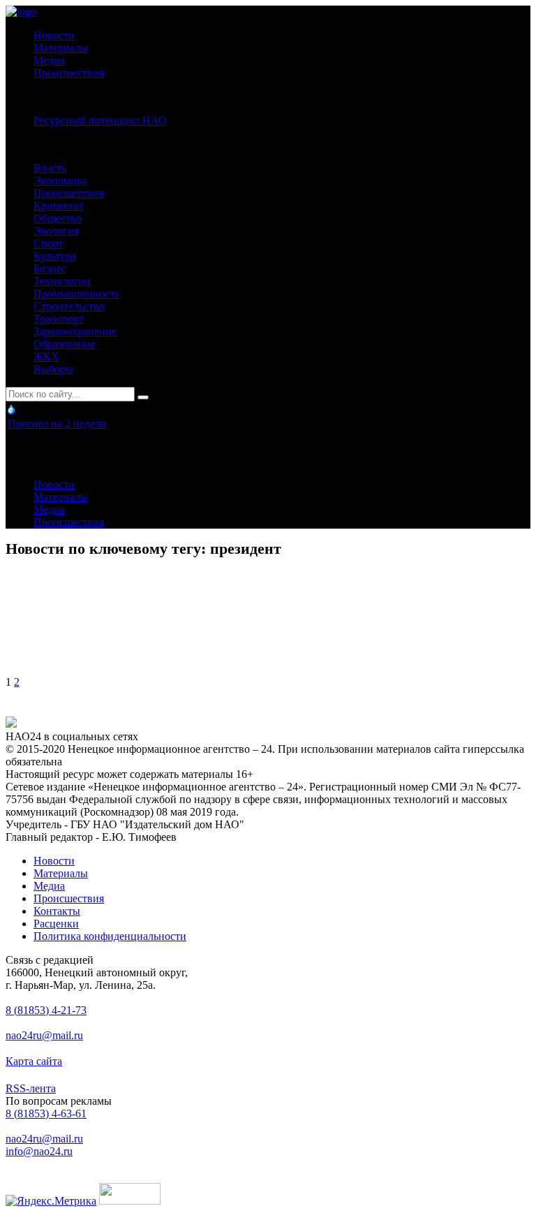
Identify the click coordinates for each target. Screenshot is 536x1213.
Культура (55, 256)
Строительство (69, 306)
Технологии (62, 281)
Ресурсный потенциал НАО (100, 120)
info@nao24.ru (39, 1151)
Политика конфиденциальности (110, 936)
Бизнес (50, 268)
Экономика (60, 180)
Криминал (58, 206)
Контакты (57, 911)
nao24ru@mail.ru (44, 1035)
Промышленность (76, 294)
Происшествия (69, 73)
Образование (65, 344)
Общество (58, 218)
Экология (56, 231)
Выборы (53, 369)
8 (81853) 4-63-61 (46, 1113)
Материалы (61, 48)
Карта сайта (34, 1061)
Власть (50, 168)
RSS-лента (31, 1088)
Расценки (56, 923)
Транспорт (59, 319)
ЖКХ (46, 356)
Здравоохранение (75, 331)
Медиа (49, 60)
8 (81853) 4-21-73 (46, 1010)
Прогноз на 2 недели (57, 423)
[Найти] (143, 397)
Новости (54, 35)
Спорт (49, 243)
